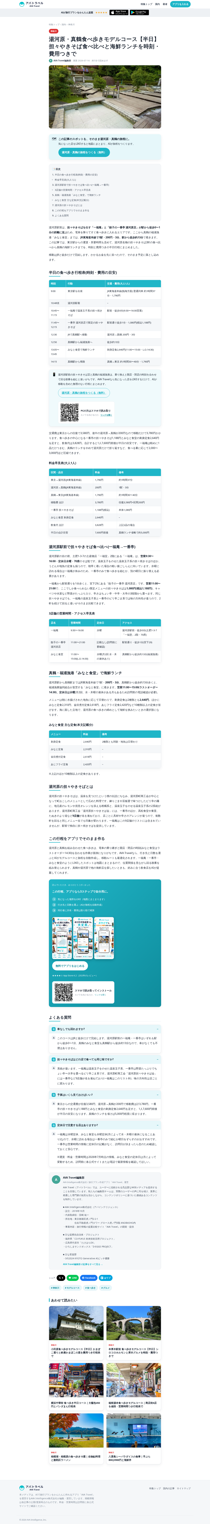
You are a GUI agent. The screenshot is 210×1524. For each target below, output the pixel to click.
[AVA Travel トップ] (31, 4)
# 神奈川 (55, 1287)
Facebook (90, 1277)
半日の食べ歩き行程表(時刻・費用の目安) (76, 174)
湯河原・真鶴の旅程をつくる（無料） (84, 152)
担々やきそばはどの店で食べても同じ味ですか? (85, 1059)
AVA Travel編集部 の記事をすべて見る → (83, 1264)
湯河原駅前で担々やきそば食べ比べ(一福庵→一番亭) (82, 184)
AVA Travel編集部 (73, 1177)
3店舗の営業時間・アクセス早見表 (73, 189)
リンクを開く (106, 415)
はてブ (107, 1277)
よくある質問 (62, 215)
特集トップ (146, 4)
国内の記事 (169, 1488)
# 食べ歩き (90, 1287)
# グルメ (105, 1287)
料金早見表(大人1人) (65, 179)
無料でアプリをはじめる (70, 966)
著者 (165, 4)
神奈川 (71, 24)
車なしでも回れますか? (71, 1029)
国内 (157, 4)
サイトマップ (184, 1488)
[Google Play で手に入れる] (139, 12)
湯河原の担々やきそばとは (68, 205)
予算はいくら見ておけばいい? (75, 1095)
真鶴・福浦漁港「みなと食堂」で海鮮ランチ (78, 195)
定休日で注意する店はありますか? (77, 1125)
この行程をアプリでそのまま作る (72, 210)
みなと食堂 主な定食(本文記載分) (72, 200)
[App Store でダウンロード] (118, 12)
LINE (74, 1277)
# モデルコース (72, 1287)
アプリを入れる (180, 4)
